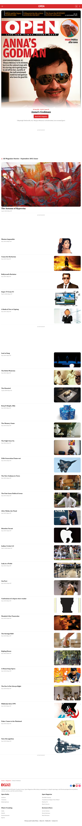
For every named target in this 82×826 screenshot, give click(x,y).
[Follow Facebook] (71, 786)
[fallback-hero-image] (41, 184)
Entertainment (5, 815)
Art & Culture (45, 811)
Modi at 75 (45, 802)
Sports (3, 817)
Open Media (5, 794)
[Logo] (41, 6)
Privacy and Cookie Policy (31, 821)
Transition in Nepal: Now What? (51, 799)
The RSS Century (46, 797)
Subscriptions (5, 802)
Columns (3, 799)
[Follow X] (74, 786)
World (3, 813)
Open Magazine (47, 794)
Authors (3, 797)
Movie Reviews (46, 813)
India (2, 811)
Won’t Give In (45, 804)
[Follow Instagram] (79, 786)
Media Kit (48, 821)
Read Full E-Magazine (41, 116)
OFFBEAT (76, 6)
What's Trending (6, 808)
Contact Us (54, 821)
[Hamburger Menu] (2, 6)
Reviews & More (47, 808)
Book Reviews (45, 815)
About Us (41, 821)
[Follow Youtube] (77, 786)
